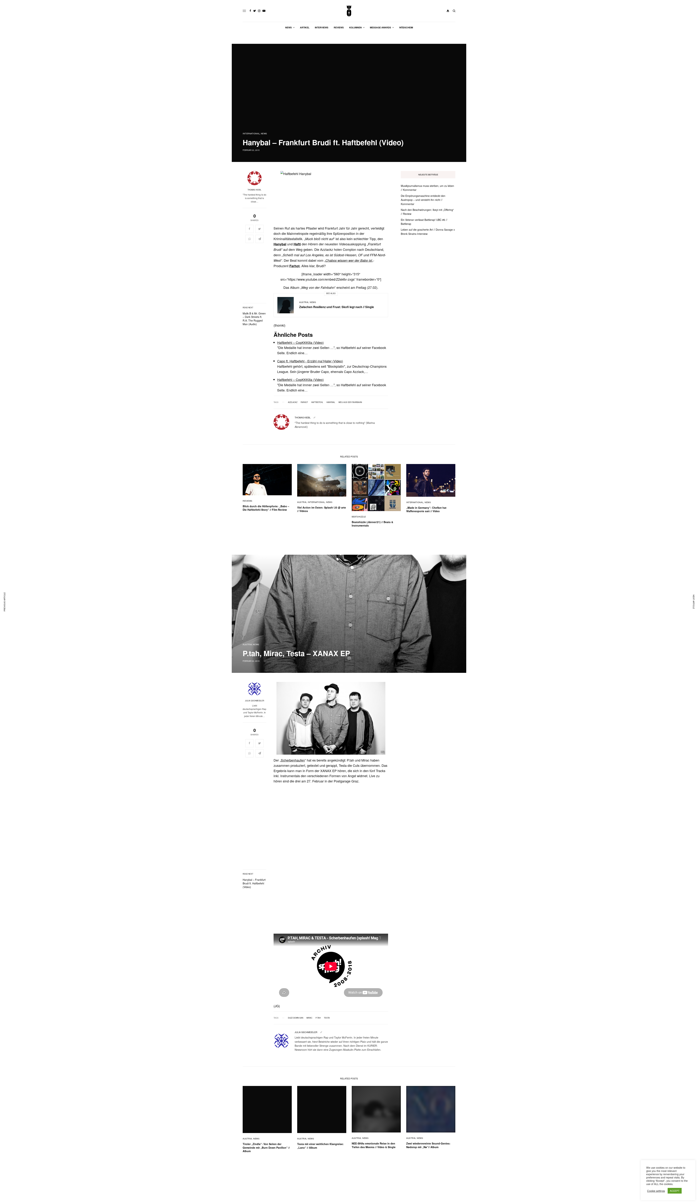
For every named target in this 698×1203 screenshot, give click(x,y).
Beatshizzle (359, 516)
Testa (327, 1018)
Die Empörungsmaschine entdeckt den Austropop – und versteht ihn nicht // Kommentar (423, 200)
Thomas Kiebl (254, 190)
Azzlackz (292, 402)
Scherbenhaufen (293, 760)
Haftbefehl (317, 402)
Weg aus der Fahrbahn (350, 402)
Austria (303, 302)
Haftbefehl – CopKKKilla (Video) (300, 342)
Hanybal (330, 402)
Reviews (247, 500)
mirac (309, 1018)
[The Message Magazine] (349, 10)
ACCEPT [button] (674, 1190)
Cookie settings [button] (656, 1190)
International (251, 133)
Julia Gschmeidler (254, 701)
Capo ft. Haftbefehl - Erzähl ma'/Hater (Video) (310, 361)
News (264, 133)
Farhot (294, 266)
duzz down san (295, 1018)
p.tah (318, 1018)
